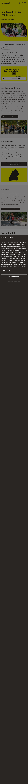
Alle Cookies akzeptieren (14, 281)
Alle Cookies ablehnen (14, 276)
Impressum (22, 266)
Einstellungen (6, 270)
